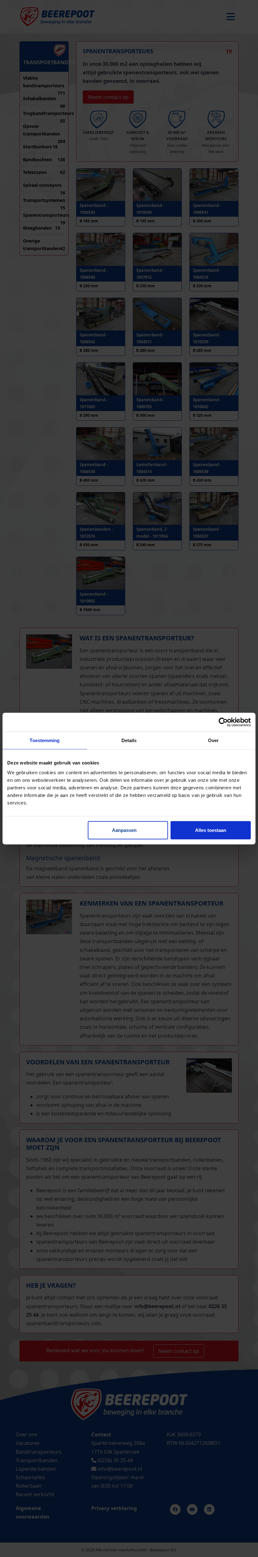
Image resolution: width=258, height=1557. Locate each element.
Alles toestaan (210, 830)
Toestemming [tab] (44, 740)
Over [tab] (213, 740)
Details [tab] (129, 740)
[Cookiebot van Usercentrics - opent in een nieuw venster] (223, 722)
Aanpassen (124, 830)
